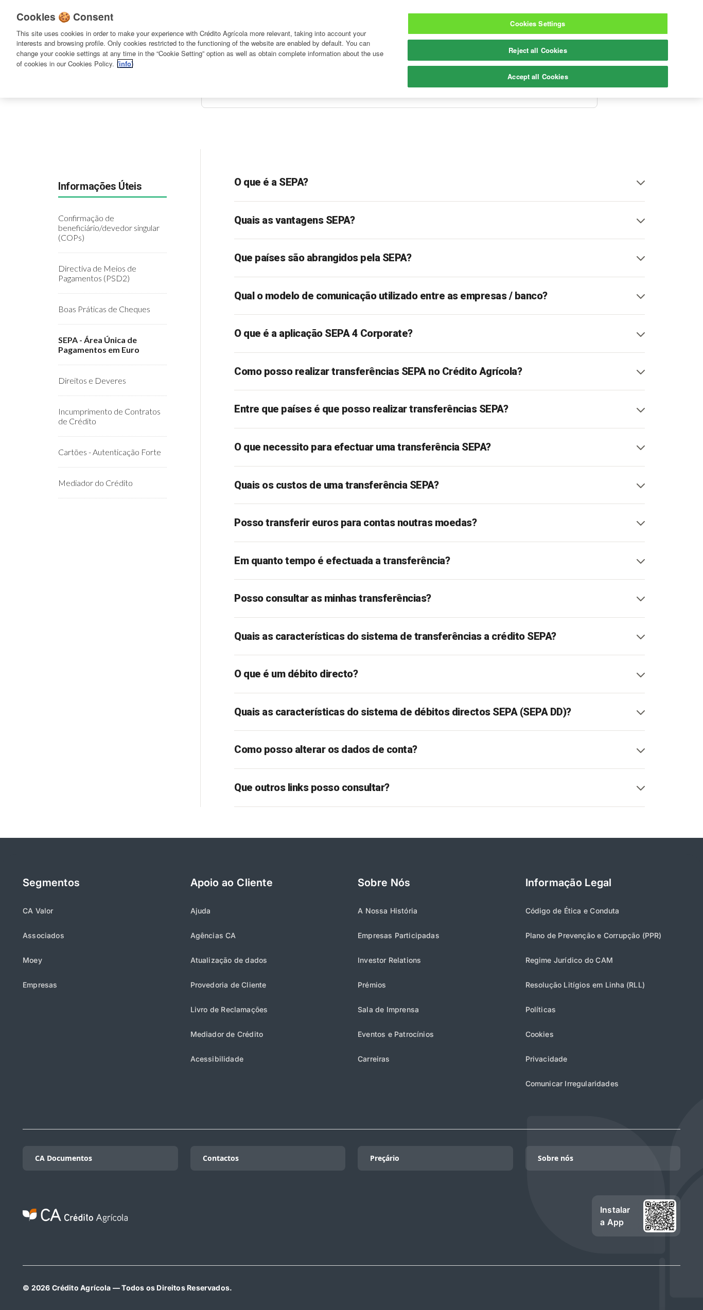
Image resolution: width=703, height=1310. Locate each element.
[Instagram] (497, 1216)
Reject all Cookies (537, 50)
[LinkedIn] (464, 1216)
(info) (125, 63)
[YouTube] (563, 1216)
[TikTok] (431, 1216)
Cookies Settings (537, 23)
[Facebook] (530, 1216)
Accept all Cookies (537, 76)
